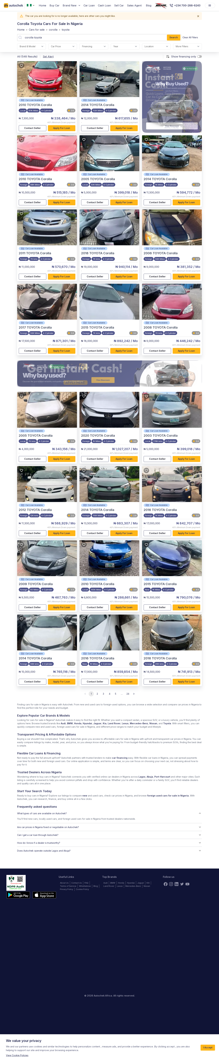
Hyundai (87, 723)
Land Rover (114, 723)
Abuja (150, 776)
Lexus (125, 723)
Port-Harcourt (162, 776)
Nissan (153, 723)
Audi (63, 723)
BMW (70, 723)
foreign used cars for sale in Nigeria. (168, 795)
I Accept (207, 1047)
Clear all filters (190, 37)
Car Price (56, 46)
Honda (77, 723)
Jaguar (97, 723)
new (84, 795)
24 (127, 693)
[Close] (198, 16)
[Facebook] (165, 884)
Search (173, 37)
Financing (87, 46)
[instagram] (171, 884)
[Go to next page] (133, 693)
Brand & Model (27, 46)
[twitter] (182, 884)
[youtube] (187, 884)
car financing (119, 757)
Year (115, 46)
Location (149, 46)
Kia (104, 723)
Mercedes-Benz (139, 723)
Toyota (167, 723)
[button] (109, 813)
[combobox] (31, 5)
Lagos (142, 776)
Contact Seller (32, 128)
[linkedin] (176, 884)
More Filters (182, 46)
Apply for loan (61, 128)
